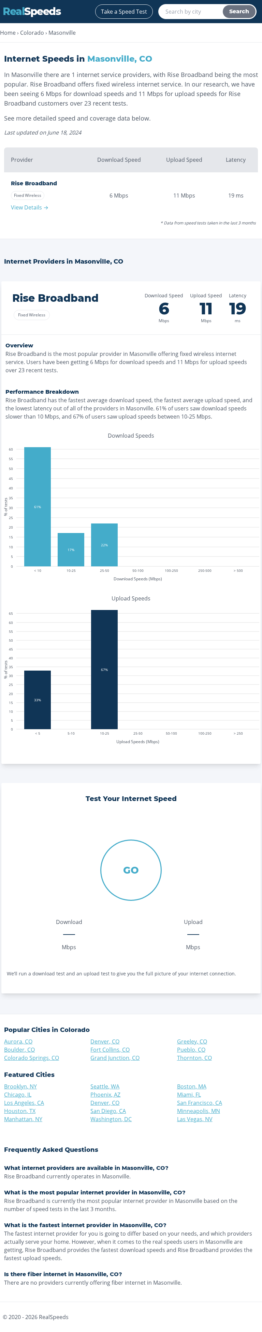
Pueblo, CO (191, 1049)
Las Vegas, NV (195, 1119)
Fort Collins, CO (110, 1049)
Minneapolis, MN (198, 1111)
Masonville (62, 32)
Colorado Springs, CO (31, 1058)
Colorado (32, 32)
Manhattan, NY (23, 1119)
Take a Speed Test (124, 11)
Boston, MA (191, 1086)
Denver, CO (104, 1041)
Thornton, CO (194, 1058)
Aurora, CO (18, 1041)
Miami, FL (189, 1094)
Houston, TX (19, 1111)
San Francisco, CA (199, 1103)
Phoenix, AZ (105, 1094)
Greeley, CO (192, 1041)
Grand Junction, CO (115, 1058)
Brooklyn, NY (20, 1086)
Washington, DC (111, 1119)
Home (8, 32)
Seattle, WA (104, 1086)
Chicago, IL (17, 1094)
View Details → (29, 207)
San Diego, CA (108, 1111)
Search (239, 11)
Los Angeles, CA (24, 1103)
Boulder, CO (19, 1049)
